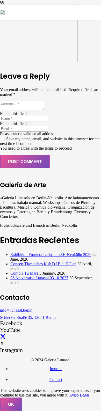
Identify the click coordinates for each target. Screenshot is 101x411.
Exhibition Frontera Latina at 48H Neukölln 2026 (50, 254)
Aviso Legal (79, 395)
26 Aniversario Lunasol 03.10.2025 (39, 278)
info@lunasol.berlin (16, 310)
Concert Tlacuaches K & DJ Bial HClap (43, 264)
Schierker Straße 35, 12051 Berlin (28, 317)
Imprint (56, 368)
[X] (3, 336)
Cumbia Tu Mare (24, 273)
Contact (55, 379)
